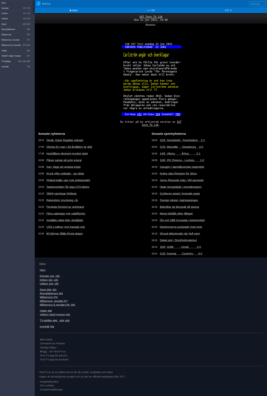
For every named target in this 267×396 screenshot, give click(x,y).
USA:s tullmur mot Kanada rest (65, 226)
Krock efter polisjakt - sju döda (65, 173)
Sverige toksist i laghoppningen (179, 200)
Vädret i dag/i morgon (55, 314)
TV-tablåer (55, 320)
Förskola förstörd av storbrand (65, 206)
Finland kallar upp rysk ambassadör (68, 180)
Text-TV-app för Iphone (53, 355)
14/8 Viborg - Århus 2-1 (180, 153)
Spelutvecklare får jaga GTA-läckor (67, 186)
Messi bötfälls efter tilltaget (176, 213)
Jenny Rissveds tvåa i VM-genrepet (182, 180)
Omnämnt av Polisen (52, 343)
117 (227, 10)
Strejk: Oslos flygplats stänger (64, 140)
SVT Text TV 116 (150, 16)
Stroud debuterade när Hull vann (180, 233)
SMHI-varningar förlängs (61, 193)
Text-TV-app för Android (54, 359)
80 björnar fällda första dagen (64, 233)
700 (177, 114)
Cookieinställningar (51, 389)
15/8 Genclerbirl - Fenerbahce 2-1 (182, 140)
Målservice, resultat (54, 301)
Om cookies (47, 385)
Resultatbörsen (51, 293)
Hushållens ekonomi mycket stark (67, 153)
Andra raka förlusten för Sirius (178, 173)
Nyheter (50, 276)
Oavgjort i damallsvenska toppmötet (182, 166)
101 (139, 114)
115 (151, 10)
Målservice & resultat (57, 304)
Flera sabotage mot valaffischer (65, 213)
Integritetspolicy (49, 381)
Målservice (49, 297)
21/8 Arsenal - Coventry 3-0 (181, 253)
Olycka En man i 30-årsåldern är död (69, 146)
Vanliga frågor (48, 347)
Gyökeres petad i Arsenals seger (180, 193)
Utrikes (49, 283)
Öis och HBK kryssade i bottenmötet (182, 220)
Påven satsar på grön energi (63, 160)
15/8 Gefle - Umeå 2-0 (180, 246)
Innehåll (47, 326)
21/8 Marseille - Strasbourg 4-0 (181, 146)
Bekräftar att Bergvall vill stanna (179, 206)
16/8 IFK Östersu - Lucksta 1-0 (182, 160)
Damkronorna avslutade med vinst (181, 226)
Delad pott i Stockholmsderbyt (178, 240)
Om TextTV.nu (57, 351)
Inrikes (49, 279)
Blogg (43, 351)
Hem (75, 10)
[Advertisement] (151, 33)
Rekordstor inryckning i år (62, 200)
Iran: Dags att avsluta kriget (63, 166)
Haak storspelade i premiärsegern (181, 186)
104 (157, 114)
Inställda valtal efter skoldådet (64, 220)
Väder (46, 310)
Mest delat (46, 339)
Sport (48, 289)
